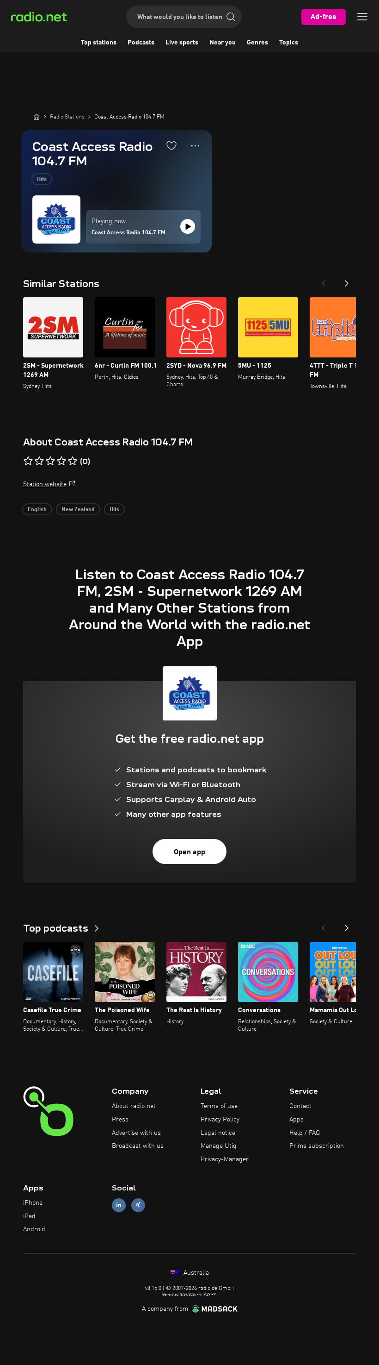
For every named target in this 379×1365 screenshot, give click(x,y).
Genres (257, 42)
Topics (288, 42)
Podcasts (141, 42)
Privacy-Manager (225, 1159)
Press (120, 1119)
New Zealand (78, 510)
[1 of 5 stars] (28, 461)
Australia (195, 1273)
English (37, 510)
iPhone (33, 1203)
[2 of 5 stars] (39, 461)
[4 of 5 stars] (61, 461)
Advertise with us (136, 1133)
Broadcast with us (138, 1146)
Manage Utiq (219, 1146)
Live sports (181, 42)
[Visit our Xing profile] (138, 1205)
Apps (296, 1119)
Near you (222, 42)
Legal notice (218, 1133)
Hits (42, 179)
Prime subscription (316, 1146)
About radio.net (134, 1106)
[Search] (230, 16)
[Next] (346, 280)
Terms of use (219, 1106)
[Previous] (323, 280)
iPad (29, 1216)
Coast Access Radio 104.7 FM (128, 233)
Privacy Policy (220, 1119)
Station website (45, 484)
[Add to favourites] (171, 145)
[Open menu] (362, 16)
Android (34, 1229)
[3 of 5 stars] (50, 461)
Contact (300, 1106)
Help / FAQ (304, 1133)
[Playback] (187, 226)
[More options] (195, 145)
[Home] (36, 116)
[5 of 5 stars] (72, 461)
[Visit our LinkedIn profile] (118, 1205)
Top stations (98, 42)
